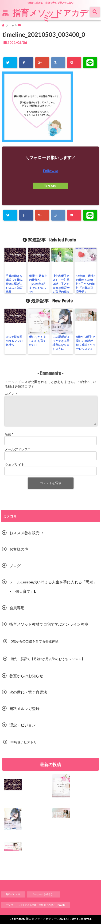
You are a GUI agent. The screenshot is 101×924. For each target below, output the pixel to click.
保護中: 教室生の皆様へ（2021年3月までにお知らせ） (38, 283)
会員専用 (16, 607)
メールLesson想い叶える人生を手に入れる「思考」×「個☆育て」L (53, 586)
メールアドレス (17, 449)
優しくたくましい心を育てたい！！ (37, 340)
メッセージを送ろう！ (43, 894)
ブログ (15, 565)
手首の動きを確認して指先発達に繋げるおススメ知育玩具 (14, 283)
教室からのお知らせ (26, 675)
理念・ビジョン (22, 725)
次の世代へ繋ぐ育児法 (28, 692)
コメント (11, 393)
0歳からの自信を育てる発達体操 (34, 641)
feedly (51, 186)
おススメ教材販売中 (26, 532)
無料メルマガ (13, 894)
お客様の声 (18, 549)
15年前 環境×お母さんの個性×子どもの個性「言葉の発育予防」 (85, 283)
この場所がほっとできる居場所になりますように (61, 342)
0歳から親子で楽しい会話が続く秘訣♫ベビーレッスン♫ (85, 342)
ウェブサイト (14, 464)
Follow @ (50, 170)
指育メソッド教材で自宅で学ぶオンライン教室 (48, 624)
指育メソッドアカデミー (50, 15)
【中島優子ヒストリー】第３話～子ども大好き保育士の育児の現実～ (61, 285)
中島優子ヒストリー (25, 742)
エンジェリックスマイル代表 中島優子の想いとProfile (35, 905)
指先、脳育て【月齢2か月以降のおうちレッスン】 (48, 659)
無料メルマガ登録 (24, 708)
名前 (9, 434)
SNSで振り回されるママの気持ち (14, 340)
